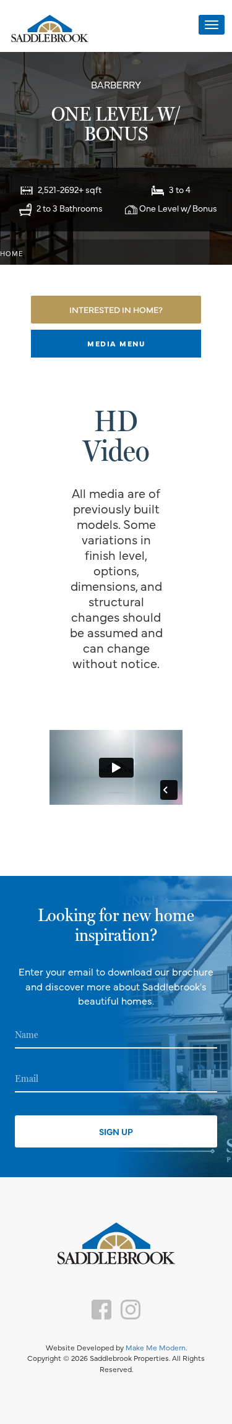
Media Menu (116, 343)
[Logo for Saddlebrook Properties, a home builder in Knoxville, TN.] (49, 29)
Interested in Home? (116, 309)
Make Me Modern (156, 1347)
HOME (12, 253)
